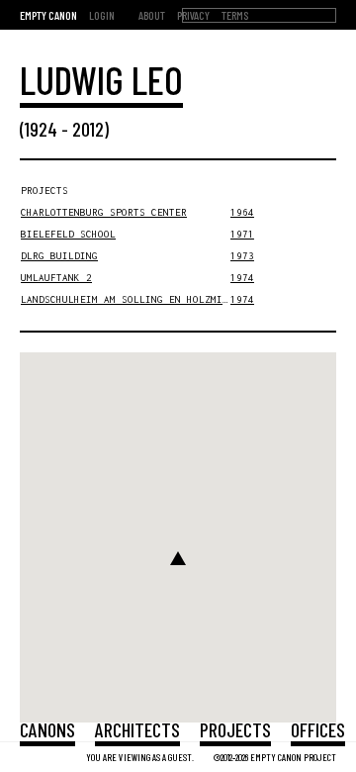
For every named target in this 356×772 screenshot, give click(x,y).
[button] (178, 558)
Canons (47, 729)
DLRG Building (59, 255)
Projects (235, 729)
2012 (88, 129)
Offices (318, 729)
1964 (242, 212)
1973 (242, 255)
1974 (242, 277)
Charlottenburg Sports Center (104, 212)
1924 (41, 129)
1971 (242, 234)
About (151, 15)
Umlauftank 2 (56, 277)
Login (102, 15)
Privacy (193, 15)
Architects (137, 729)
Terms (235, 15)
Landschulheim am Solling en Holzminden (133, 299)
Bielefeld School (68, 234)
